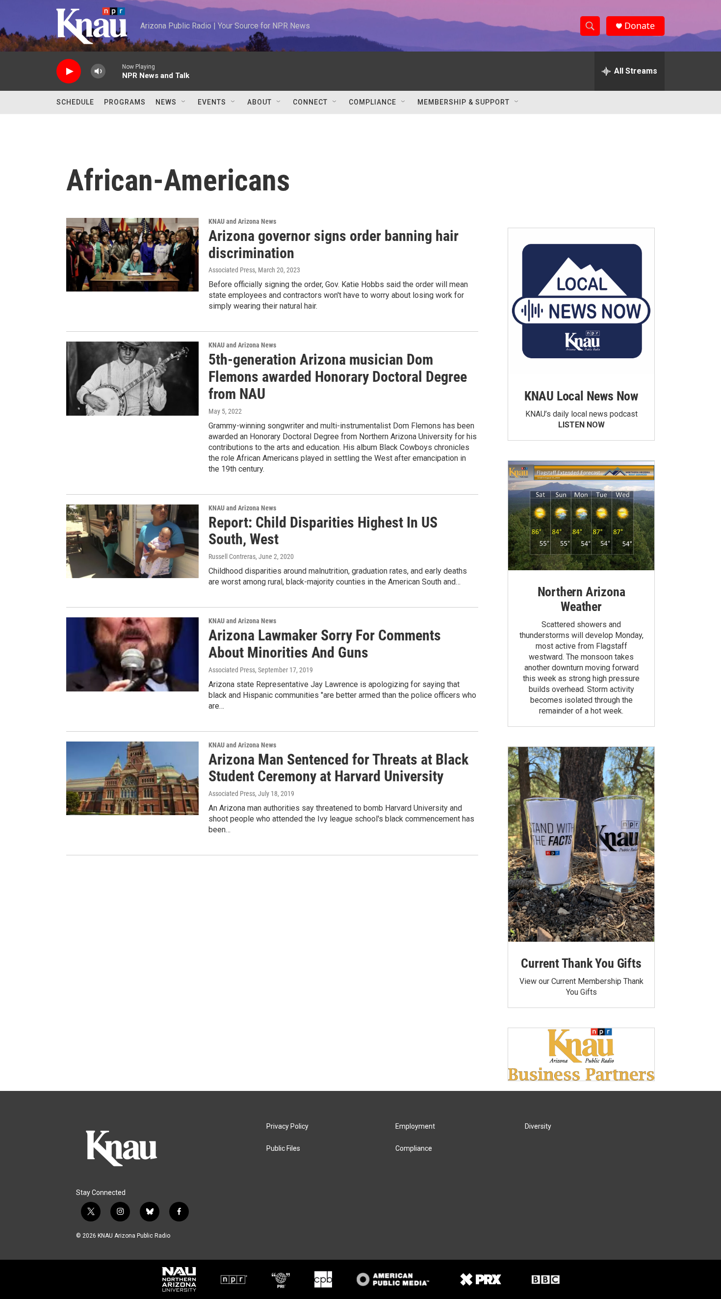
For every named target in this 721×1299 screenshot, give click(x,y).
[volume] (98, 71)
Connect (310, 102)
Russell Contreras (232, 556)
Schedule (75, 102)
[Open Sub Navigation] (184, 102)
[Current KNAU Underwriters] (581, 1054)
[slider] (113, 71)
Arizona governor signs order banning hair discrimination (333, 244)
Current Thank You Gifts (581, 963)
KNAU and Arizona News (242, 221)
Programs (125, 102)
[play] (69, 71)
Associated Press (231, 270)
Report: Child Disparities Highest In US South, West (323, 531)
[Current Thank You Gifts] (581, 844)
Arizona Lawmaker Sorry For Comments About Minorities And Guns (324, 644)
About (259, 102)
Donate (639, 26)
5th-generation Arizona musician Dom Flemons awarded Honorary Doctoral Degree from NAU (337, 376)
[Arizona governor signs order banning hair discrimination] (132, 255)
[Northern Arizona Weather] (581, 516)
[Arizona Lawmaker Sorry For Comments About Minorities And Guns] (132, 654)
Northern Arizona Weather (581, 599)
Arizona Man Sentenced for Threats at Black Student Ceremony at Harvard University (338, 768)
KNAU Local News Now (581, 396)
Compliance (372, 102)
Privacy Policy (287, 1126)
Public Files (283, 1148)
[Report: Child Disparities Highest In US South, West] (132, 541)
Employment (415, 1126)
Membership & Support (463, 102)
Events (212, 102)
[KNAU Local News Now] (581, 301)
